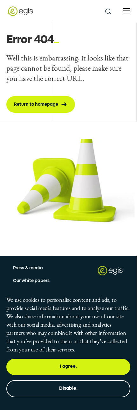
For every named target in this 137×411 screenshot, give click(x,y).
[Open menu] (126, 11)
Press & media (28, 268)
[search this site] (107, 11)
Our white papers (31, 281)
